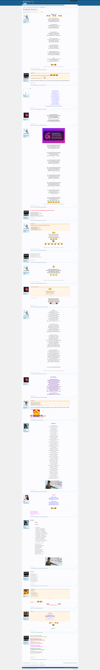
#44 (76, 123)
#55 (76, 515)
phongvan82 (25, 407)
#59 (76, 630)
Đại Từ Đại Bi (32, 659)
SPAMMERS (32, 125)
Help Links (33, 3)
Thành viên (29, 3)
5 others (43, 69)
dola (24, 501)
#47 (76, 248)
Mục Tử (24, 95)
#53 (76, 418)
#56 (76, 566)
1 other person (44, 568)
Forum (25, 3)
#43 (76, 107)
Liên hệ (66, 667)
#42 (76, 83)
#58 (76, 606)
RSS (77, 667)
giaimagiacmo (39, 69)
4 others (44, 516)
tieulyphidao (35, 10)
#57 (76, 584)
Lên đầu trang (74, 667)
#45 (76, 205)
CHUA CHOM (35, 69)
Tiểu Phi (24, 526)
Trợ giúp (68, 667)
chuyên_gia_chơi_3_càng (26, 21)
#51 (76, 372)
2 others (43, 283)
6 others (43, 125)
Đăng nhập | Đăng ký (74, 0)
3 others (43, 220)
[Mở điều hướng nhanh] (76, 7)
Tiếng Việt (23, 667)
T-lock (24, 595)
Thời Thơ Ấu (31, 123)
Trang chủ (71, 667)
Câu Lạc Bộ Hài (29, 10)
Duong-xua (32, 69)
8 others (43, 397)
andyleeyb (39, 373)
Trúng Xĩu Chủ (40, 516)
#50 (76, 305)
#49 (76, 281)
